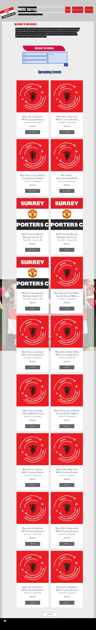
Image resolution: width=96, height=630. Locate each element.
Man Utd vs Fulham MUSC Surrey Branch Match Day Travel (33, 471)
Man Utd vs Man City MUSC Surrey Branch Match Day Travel (67, 118)
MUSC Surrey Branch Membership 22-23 (33, 295)
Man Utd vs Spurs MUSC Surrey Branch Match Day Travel (32, 177)
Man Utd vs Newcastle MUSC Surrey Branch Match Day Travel (66, 530)
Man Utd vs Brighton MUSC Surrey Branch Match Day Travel (33, 530)
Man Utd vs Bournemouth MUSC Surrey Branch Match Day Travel (67, 177)
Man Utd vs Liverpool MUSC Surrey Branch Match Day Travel (33, 353)
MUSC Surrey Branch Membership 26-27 (33, 236)
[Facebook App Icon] (5, 621)
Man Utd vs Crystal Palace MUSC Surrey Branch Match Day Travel (32, 412)
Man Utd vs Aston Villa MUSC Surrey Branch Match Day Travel (66, 353)
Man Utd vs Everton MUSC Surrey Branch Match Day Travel (33, 589)
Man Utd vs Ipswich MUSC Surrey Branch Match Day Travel (33, 118)
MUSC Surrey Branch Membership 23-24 (67, 236)
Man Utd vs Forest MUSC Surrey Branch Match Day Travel (67, 295)
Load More (49, 614)
